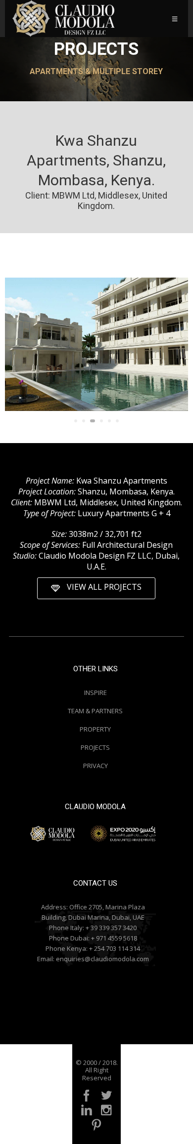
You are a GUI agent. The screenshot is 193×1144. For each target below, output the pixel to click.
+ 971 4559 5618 (114, 938)
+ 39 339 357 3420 (111, 927)
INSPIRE (95, 692)
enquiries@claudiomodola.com (102, 958)
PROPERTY (95, 729)
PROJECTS (95, 747)
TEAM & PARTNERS (95, 710)
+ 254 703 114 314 (114, 948)
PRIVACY (95, 765)
